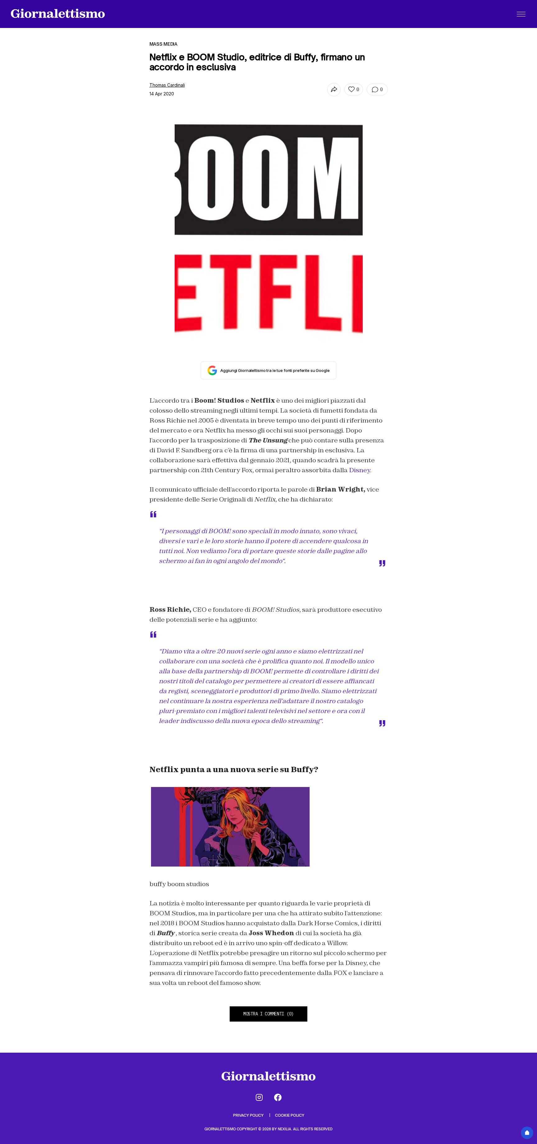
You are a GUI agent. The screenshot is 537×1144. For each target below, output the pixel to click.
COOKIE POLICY (289, 1115)
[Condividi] (334, 89)
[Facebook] (278, 1097)
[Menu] (521, 14)
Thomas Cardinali (167, 85)
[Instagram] (259, 1097)
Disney (359, 470)
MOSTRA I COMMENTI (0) (268, 1014)
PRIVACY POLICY (248, 1115)
